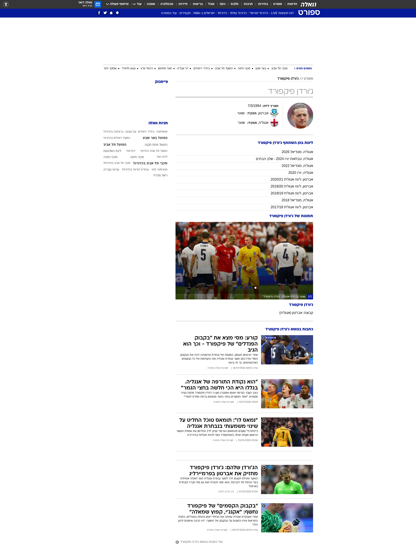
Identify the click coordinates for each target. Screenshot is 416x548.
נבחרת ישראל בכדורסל (135, 169)
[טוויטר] (105, 13)
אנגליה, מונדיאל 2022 (297, 166)
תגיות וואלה (158, 123)
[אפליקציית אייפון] (111, 13)
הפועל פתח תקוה (156, 145)
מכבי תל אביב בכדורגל (150, 163)
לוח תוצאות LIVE (282, 13)
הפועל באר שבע (155, 138)
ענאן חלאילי (128, 68)
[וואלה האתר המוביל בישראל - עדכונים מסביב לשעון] (308, 4)
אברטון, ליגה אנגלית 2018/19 (292, 193)
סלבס (235, 4)
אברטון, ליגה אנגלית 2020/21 (292, 179)
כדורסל (222, 13)
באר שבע (260, 68)
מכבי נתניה (110, 157)
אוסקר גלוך (110, 68)
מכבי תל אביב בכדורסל (116, 163)
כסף (223, 4)
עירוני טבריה (111, 169)
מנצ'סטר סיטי (159, 169)
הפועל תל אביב (224, 68)
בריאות (198, 4)
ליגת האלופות (112, 151)
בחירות (263, 4)
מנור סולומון (165, 68)
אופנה (151, 4)
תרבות (248, 4)
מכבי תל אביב (279, 68)
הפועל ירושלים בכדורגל (116, 138)
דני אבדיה (182, 68)
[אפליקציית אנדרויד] (117, 13)
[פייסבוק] (99, 13)
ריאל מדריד (160, 175)
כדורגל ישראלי (259, 13)
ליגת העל (162, 157)
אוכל (211, 4)
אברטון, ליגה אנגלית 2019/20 (292, 186)
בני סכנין (130, 132)
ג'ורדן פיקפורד (288, 79)
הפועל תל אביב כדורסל (153, 151)
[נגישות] (6, 4)
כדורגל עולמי (238, 13)
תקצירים (185, 13)
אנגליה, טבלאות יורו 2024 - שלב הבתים (284, 159)
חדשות (292, 4)
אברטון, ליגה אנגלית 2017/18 (292, 207)
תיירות (183, 4)
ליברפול (130, 151)
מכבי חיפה (244, 68)
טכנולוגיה (166, 4)
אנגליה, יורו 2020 (300, 173)
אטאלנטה (161, 132)
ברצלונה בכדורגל (113, 132)
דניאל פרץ (147, 68)
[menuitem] (289, 4)
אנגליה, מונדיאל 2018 (297, 200)
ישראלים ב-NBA (204, 13)
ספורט (277, 4)
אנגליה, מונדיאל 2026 (297, 152)
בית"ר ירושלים (201, 68)
